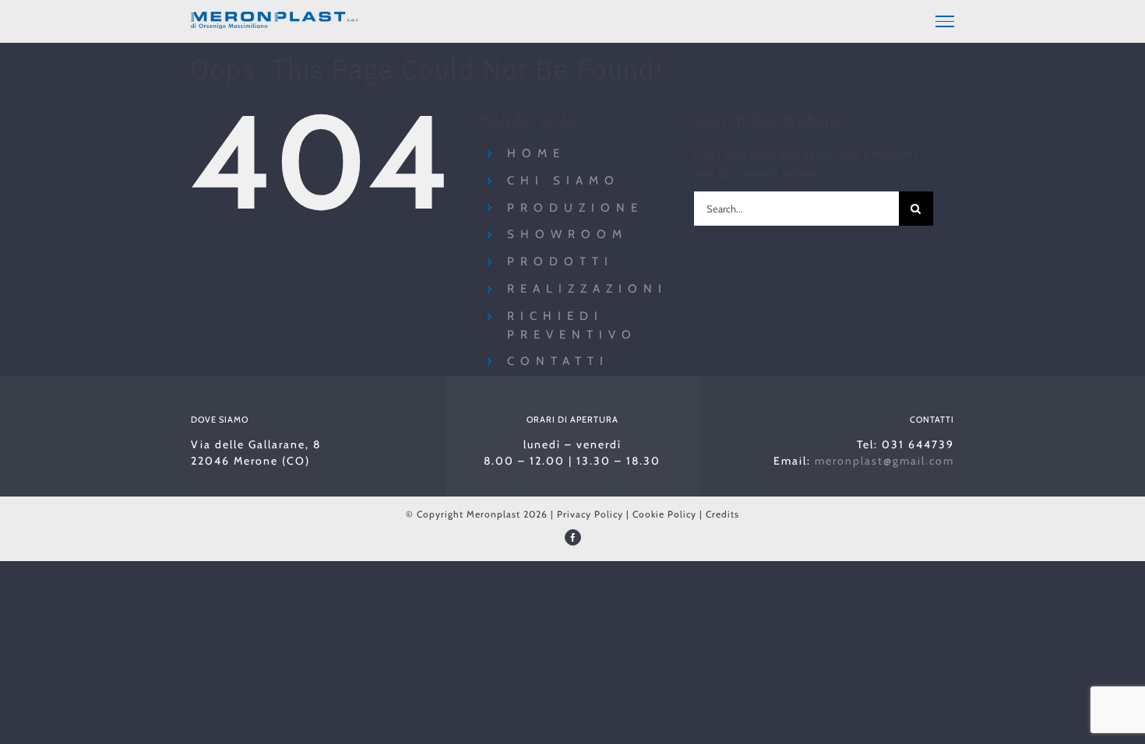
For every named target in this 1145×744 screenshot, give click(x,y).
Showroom (567, 234)
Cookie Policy (664, 514)
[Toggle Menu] (945, 21)
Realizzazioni (587, 289)
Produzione (575, 208)
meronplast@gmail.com (884, 461)
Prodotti (560, 261)
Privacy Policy (590, 514)
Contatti (558, 361)
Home (536, 153)
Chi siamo (563, 181)
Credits (722, 514)
